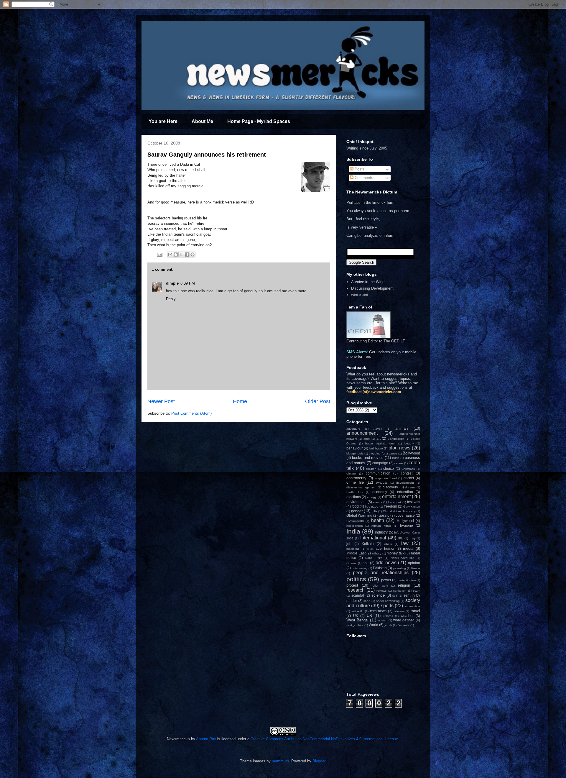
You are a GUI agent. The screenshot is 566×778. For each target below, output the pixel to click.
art (378, 438)
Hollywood (405, 521)
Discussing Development (372, 288)
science (378, 595)
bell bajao (376, 448)
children (371, 468)
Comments (363, 177)
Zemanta (403, 625)
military (376, 553)
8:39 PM (187, 283)
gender (357, 511)
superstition (412, 606)
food (355, 506)
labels (388, 544)
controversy (356, 478)
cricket (409, 478)
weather (407, 616)
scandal (357, 595)
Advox (378, 428)
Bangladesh (396, 438)
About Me (202, 121)
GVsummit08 (355, 521)
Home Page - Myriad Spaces (258, 121)
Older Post (317, 401)
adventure (353, 428)
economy (379, 492)
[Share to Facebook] (187, 254)
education (405, 492)
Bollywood (411, 453)
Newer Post (161, 401)
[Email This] (170, 254)
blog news (399, 447)
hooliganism (354, 525)
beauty (409, 443)
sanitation (400, 590)
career (398, 463)
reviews (381, 590)
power (386, 580)
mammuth (280, 761)
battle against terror (380, 443)
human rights (381, 525)
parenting (399, 568)
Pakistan (380, 568)
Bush (395, 457)
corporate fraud (386, 478)
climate (351, 473)
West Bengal (357, 620)
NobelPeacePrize (402, 557)
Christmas (408, 468)
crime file (355, 482)
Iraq (412, 538)
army (366, 438)
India (353, 531)
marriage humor (380, 548)
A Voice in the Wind (367, 282)
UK (355, 616)
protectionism (407, 580)
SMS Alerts (356, 352)
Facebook (395, 502)
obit (365, 563)
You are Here (163, 121)
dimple (172, 283)
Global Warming (359, 515)
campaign (380, 463)
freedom (390, 506)
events (377, 502)
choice (388, 468)
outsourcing (360, 568)
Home (240, 401)
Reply (171, 299)
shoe (366, 601)
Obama (351, 563)
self (394, 595)
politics (356, 579)
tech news (378, 611)
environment (356, 502)
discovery (390, 487)
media (408, 548)
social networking (388, 601)
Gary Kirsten (411, 506)
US (369, 615)
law (405, 543)
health (377, 520)
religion (404, 585)
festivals (413, 502)
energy (371, 497)
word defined (403, 620)
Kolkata (368, 544)
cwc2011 (382, 482)
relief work (380, 585)
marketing (353, 548)
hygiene (406, 525)
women (382, 620)
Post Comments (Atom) (191, 413)
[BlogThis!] (176, 254)
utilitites (388, 616)
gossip (384, 515)
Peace (415, 568)
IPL (400, 538)
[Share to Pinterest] (192, 254)
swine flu (357, 611)
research (355, 589)
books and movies (368, 457)
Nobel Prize (373, 557)
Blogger (318, 761)
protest (352, 585)
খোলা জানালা (359, 295)
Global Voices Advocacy (399, 511)
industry (381, 532)
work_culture (354, 625)
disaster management (361, 487)
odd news (386, 562)
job (348, 544)
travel (415, 611)
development (405, 482)
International (373, 537)
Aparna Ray (206, 739)
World (373, 625)
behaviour (354, 448)
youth (388, 625)
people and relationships (381, 572)
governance (405, 515)
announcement (362, 433)
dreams (410, 487)
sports (387, 605)
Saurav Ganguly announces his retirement (206, 154)
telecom (399, 611)
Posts (359, 169)
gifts (374, 511)
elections (353, 497)
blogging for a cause (383, 453)
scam (416, 590)
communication (378, 473)
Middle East (356, 553)
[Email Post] (159, 254)
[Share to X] (181, 254)
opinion (414, 563)
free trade (371, 506)
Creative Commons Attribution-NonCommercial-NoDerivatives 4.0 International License (324, 739)
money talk (395, 553)
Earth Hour (354, 492)
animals (402, 428)
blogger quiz (354, 453)
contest (406, 473)
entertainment (396, 496)
